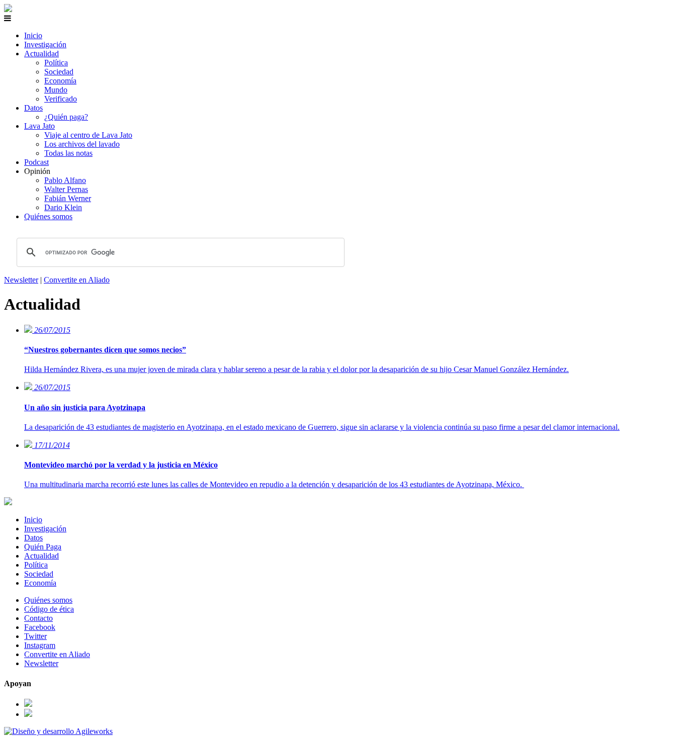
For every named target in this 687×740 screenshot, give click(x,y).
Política (56, 62)
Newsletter (21, 279)
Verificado (60, 99)
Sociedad (58, 71)
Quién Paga (42, 546)
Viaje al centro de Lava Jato (88, 135)
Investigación (45, 44)
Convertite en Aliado (77, 279)
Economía (60, 80)
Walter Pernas (66, 189)
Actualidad (41, 53)
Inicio (33, 35)
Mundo (55, 89)
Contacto (38, 618)
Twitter (35, 636)
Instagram (39, 645)
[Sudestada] (8, 9)
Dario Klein (63, 207)
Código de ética (49, 609)
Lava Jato (39, 126)
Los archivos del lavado (82, 144)
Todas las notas (68, 153)
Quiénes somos (48, 216)
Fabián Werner (67, 198)
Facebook (39, 627)
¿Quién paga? (66, 117)
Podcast (36, 162)
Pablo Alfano (65, 180)
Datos (33, 108)
